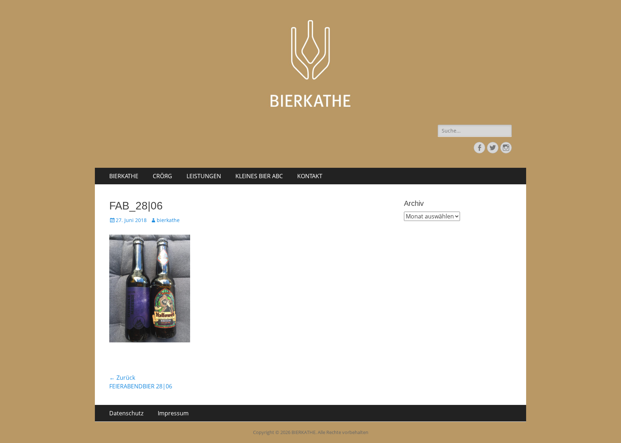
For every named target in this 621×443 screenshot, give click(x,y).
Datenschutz (126, 413)
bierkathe (168, 220)
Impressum (173, 413)
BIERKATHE (123, 176)
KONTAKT (309, 176)
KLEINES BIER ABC (259, 176)
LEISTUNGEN (204, 176)
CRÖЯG (162, 176)
